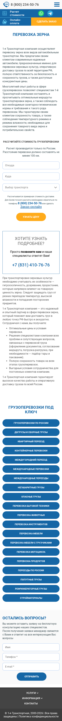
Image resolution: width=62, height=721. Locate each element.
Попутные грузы (31, 579)
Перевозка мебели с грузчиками (31, 542)
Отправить (31, 676)
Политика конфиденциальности (39, 716)
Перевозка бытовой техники (31, 506)
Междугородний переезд (31, 460)
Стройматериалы (31, 598)
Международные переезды (31, 478)
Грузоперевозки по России (31, 423)
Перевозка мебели (31, 533)
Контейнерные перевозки (31, 450)
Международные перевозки (31, 469)
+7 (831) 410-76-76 (31, 264)
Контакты (31, 703)
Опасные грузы (31, 496)
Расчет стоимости (17, 13)
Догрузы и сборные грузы (31, 432)
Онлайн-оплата (15, 21)
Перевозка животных (31, 515)
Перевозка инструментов (31, 524)
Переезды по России (31, 570)
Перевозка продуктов (31, 561)
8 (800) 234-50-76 (25, 5)
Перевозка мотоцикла (31, 552)
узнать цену (31, 216)
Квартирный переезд (31, 441)
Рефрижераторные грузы (31, 588)
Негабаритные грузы (31, 487)
